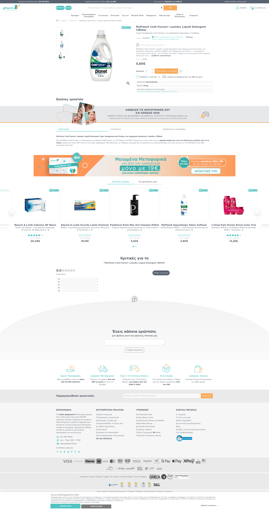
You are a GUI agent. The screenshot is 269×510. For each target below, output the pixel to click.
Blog (178, 426)
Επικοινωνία (101, 429)
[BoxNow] (140, 468)
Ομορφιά (75, 15)
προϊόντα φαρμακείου (80, 422)
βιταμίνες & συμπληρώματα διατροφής (73, 425)
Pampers (143, 477)
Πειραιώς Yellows (144, 429)
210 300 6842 (66, 437)
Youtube (68, 452)
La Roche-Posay (125, 477)
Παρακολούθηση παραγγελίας (235, 1)
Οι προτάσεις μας (148, 182)
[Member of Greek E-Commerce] (155, 476)
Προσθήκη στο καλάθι (167, 71)
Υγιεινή (125, 15)
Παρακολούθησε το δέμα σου (109, 423)
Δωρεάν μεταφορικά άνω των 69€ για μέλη (184, 77)
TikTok (64, 452)
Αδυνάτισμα (164, 15)
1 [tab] (133, 246)
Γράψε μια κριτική (161, 273)
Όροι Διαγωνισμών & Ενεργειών (110, 435)
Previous (11, 212)
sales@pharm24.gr (68, 444)
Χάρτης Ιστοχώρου (164, 491)
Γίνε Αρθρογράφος (184, 432)
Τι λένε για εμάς (183, 417)
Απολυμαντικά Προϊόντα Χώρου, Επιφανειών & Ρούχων (157, 91)
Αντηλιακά (103, 15)
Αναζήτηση (206, 396)
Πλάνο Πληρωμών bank (148, 432)
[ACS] (159, 468)
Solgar (106, 477)
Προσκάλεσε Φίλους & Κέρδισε (150, 420)
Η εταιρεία (180, 414)
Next (257, 212)
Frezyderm (84, 477)
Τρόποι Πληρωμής (104, 414)
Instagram (60, 452)
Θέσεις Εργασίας (183, 420)
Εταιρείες (194, 15)
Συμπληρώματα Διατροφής (89, 15)
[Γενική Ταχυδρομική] (119, 468)
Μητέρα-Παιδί (137, 15)
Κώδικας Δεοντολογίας (145, 491)
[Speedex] (130, 468)
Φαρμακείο (151, 15)
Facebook (57, 452)
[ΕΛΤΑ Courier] (110, 468)
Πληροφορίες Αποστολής (107, 417)
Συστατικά (116, 129)
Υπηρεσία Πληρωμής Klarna (148, 435)
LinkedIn (79, 452)
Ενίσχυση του (168, 1)
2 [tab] (136, 246)
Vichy (136, 477)
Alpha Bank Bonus (144, 423)
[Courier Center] (149, 468)
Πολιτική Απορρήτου (117, 491)
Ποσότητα (140, 71)
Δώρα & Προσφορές (180, 15)
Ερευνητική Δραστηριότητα (188, 423)
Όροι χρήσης (102, 491)
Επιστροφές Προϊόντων (106, 420)
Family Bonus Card (144, 417)
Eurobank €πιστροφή (145, 426)
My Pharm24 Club (144, 414)
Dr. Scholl (114, 477)
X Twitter (75, 452)
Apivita (99, 477)
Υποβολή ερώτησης (134, 350)
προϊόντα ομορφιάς (65, 427)
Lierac (92, 477)
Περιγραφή (63, 129)
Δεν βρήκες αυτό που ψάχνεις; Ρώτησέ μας (134, 336)
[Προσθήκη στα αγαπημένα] (181, 71)
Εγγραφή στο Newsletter (107, 432)
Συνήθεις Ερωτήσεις (105, 426)
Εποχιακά (115, 15)
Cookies (131, 491)
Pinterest (71, 452)
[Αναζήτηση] (170, 7)
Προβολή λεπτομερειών (208, 505)
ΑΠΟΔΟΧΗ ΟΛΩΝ (65, 506)
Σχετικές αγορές (120, 182)
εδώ (97, 502)
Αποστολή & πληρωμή (174, 129)
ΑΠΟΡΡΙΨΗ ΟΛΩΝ (96, 506)
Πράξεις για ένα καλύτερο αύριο (190, 429)
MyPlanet (189, 37)
